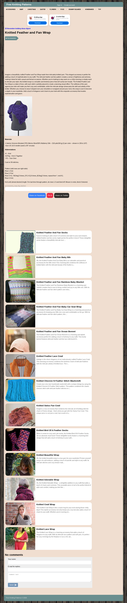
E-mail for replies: (14, 566)
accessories (9, 186)
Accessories (11, 38)
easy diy (17, 186)
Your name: (12, 559)
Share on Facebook (37, 195)
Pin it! (50, 195)
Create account (69, 5)
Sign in (59, 5)
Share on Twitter (61, 195)
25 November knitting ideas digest (18, 28)
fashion (23, 186)
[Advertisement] (48, 56)
